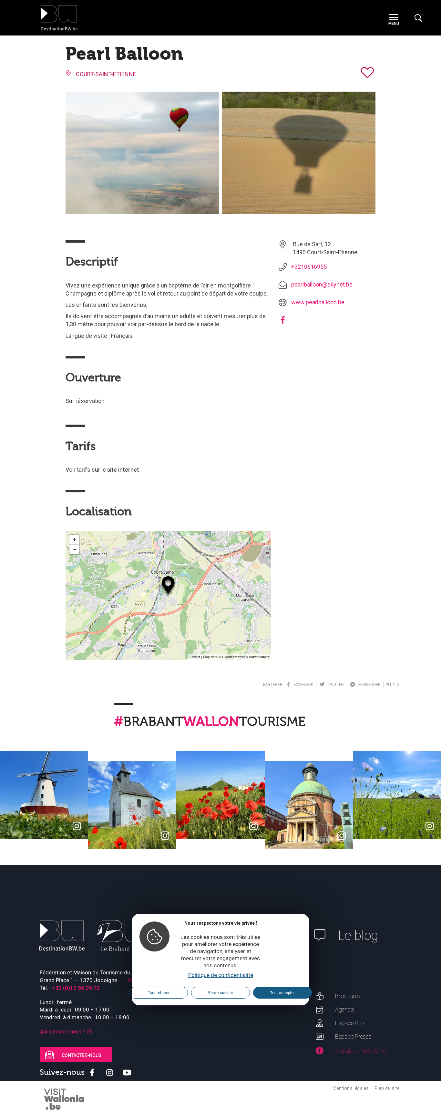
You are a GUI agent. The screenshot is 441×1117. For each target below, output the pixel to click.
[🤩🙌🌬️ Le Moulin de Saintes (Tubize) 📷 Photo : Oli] (44, 795)
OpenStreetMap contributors (246, 657)
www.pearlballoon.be (317, 302)
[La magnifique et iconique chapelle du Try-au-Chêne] (132, 805)
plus (391, 685)
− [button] (74, 549)
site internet (123, 469)
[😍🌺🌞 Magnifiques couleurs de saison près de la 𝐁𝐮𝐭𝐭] (220, 795)
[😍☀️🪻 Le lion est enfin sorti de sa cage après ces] (397, 795)
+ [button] (74, 539)
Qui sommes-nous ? (62, 1032)
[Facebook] (282, 322)
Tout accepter (282, 992)
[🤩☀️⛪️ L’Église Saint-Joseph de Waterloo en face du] (309, 805)
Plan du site (386, 1088)
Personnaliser (220, 992)
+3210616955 (309, 266)
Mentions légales (351, 1088)
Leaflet (195, 657)
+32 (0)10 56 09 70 (76, 988)
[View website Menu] (393, 18)
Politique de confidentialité (220, 975)
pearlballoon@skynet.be (322, 284)
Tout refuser (158, 992)
